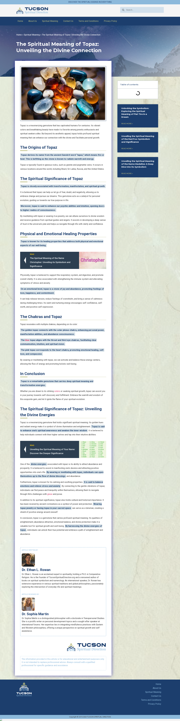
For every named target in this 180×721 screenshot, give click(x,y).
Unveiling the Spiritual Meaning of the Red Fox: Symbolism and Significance (137, 139)
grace (49, 494)
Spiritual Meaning (50, 21)
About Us (32, 21)
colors (57, 391)
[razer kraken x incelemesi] (90, 720)
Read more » (127, 124)
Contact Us (68, 21)
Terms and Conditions (89, 21)
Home (20, 21)
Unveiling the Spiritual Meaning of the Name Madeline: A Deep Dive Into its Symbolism (137, 164)
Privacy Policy (110, 21)
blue (27, 340)
